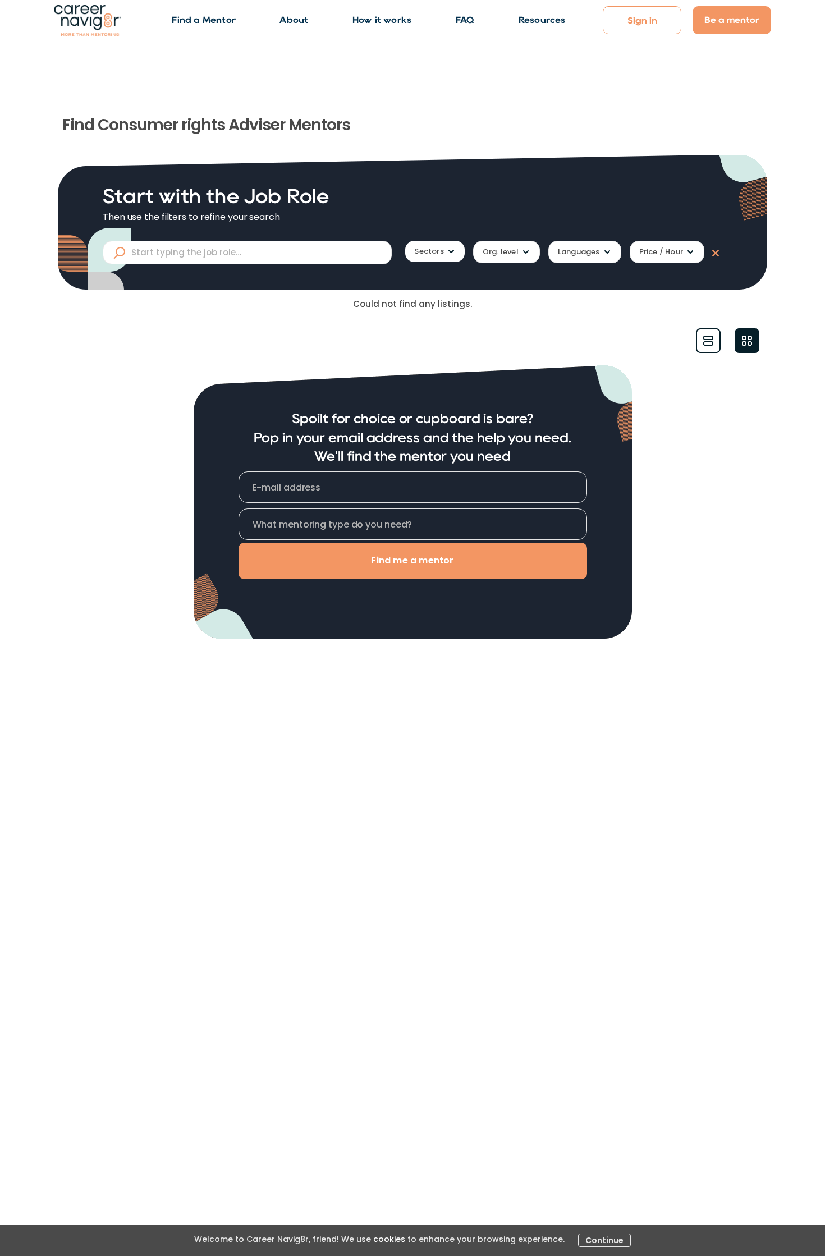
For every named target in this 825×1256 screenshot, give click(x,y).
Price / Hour (661, 251)
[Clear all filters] (713, 252)
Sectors (428, 251)
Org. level (501, 251)
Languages (579, 251)
